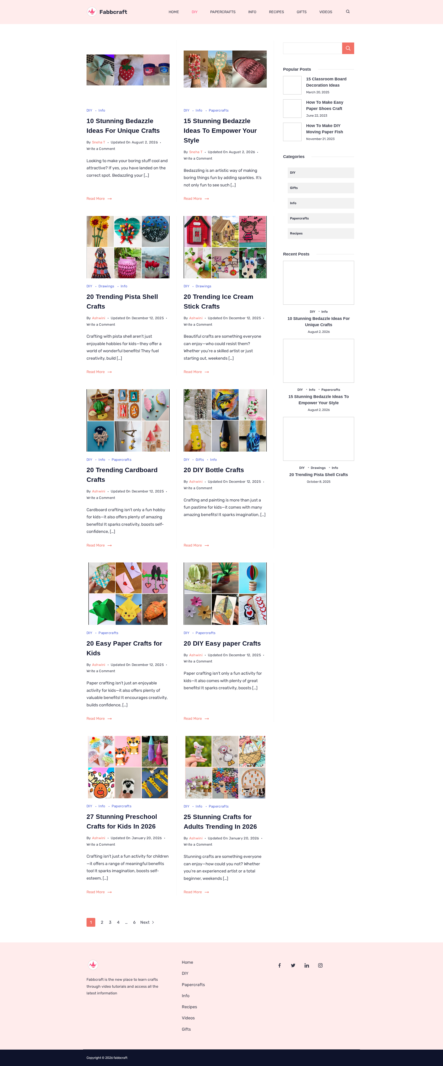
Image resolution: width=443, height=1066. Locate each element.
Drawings (107, 286)
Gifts (302, 12)
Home (174, 12)
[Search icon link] (347, 12)
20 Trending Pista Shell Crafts (318, 474)
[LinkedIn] (307, 965)
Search (348, 48)
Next (145, 922)
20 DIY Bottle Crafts (214, 470)
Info (252, 12)
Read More (96, 198)
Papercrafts (223, 12)
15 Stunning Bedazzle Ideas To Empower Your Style (220, 130)
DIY (195, 12)
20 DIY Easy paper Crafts (222, 643)
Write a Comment (101, 149)
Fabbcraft (113, 12)
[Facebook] (279, 965)
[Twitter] (293, 965)
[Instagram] (320, 965)
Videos (325, 12)
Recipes (276, 12)
